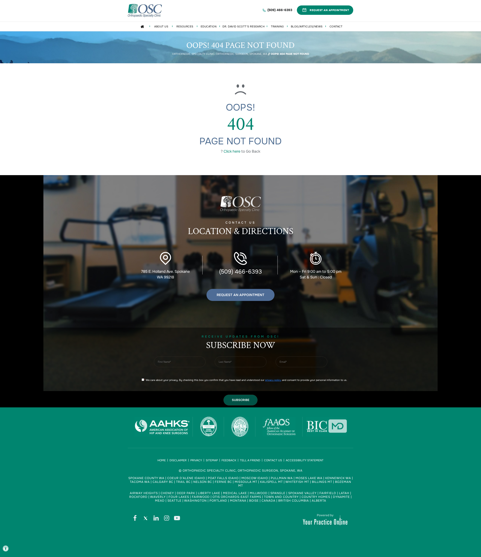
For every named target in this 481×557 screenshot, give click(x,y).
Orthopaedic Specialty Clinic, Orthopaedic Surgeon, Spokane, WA (219, 54)
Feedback (229, 460)
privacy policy (273, 380)
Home (161, 460)
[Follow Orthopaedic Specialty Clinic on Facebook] (135, 519)
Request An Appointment (329, 10)
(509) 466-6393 (279, 10)
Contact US (240, 229)
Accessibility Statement (305, 460)
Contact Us (273, 460)
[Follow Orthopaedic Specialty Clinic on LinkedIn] (156, 519)
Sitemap (212, 460)
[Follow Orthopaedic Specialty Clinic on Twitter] (145, 519)
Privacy (196, 460)
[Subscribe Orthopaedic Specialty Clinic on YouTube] (177, 519)
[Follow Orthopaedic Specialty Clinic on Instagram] (166, 519)
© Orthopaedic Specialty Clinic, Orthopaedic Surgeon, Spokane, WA (241, 471)
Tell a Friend (250, 460)
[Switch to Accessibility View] (5, 548)
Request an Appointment (240, 295)
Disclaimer (178, 460)
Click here (232, 151)
